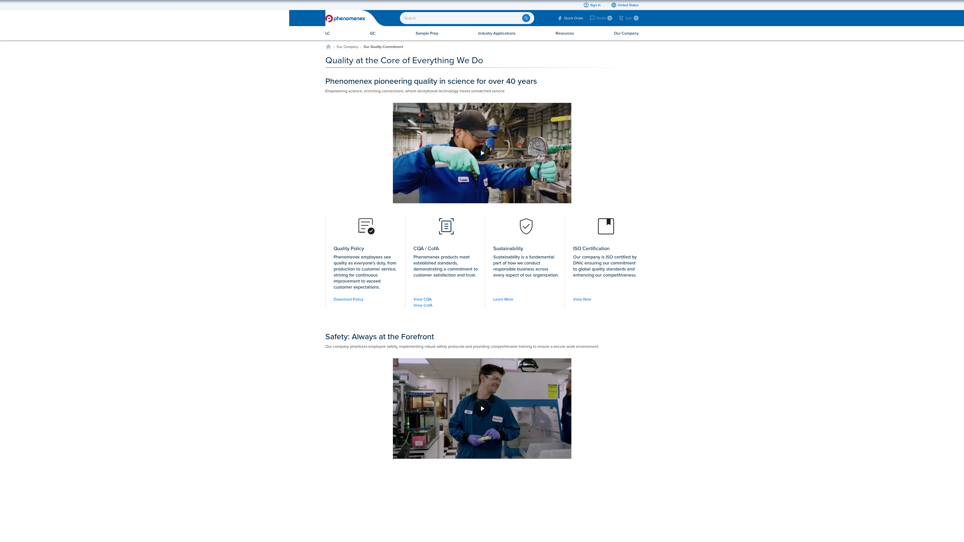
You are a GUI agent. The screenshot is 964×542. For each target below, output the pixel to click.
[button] (482, 153)
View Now (582, 299)
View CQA (422, 299)
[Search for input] (526, 18)
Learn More (503, 299)
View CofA (423, 305)
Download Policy (349, 299)
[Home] (328, 47)
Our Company (347, 46)
